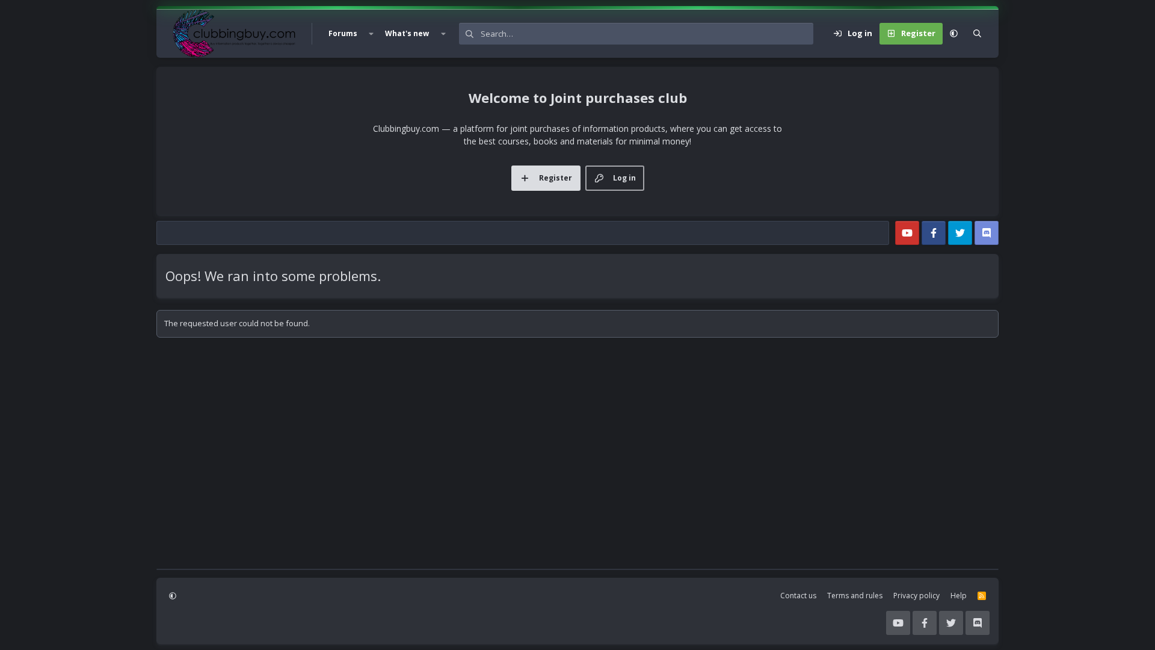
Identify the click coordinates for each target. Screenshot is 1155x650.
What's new (407, 33)
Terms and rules (854, 595)
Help (958, 595)
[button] (371, 34)
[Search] (977, 34)
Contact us (798, 595)
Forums (342, 33)
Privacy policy (916, 595)
